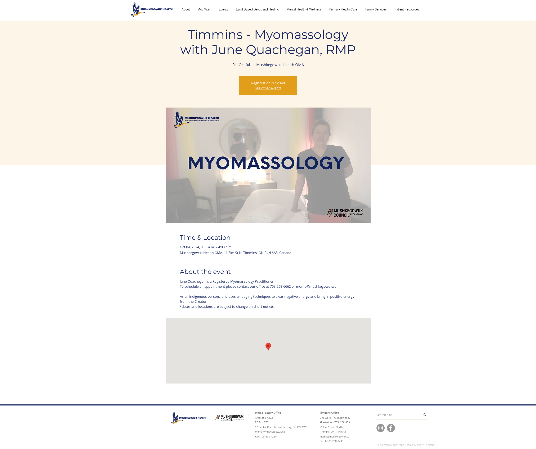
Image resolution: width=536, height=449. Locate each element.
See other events (268, 88)
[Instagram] (380, 428)
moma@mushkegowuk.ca (270, 431)
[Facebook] (391, 428)
